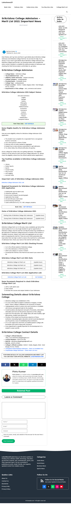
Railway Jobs (18, 7)
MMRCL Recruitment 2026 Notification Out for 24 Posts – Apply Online (63, 191)
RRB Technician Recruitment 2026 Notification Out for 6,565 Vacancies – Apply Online (63, 211)
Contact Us (5, 481)
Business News (41, 466)
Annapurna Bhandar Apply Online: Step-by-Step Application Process (63, 134)
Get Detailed (38, 277)
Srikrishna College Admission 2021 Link (13, 182)
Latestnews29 (7, 2)
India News (40, 460)
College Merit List (62, 7)
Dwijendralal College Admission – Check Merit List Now (21, 350)
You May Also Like (47, 7)
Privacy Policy (6, 489)
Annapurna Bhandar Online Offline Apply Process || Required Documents (63, 153)
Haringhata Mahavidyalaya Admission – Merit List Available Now (24, 348)
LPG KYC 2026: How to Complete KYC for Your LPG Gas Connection (63, 47)
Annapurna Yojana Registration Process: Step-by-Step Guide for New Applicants (63, 114)
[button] (67, 12)
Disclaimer (5, 483)
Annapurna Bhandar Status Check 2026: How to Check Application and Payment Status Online (63, 92)
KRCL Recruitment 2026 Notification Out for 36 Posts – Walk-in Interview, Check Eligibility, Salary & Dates (63, 263)
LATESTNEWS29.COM (36, 356)
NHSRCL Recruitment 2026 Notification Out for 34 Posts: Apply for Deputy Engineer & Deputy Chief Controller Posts (63, 236)
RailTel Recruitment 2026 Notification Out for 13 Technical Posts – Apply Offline (63, 172)
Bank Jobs (7, 7)
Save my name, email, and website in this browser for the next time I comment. (23, 435)
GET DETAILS (29, 123)
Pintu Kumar (11, 51)
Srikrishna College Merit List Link (17, 277)
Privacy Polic (6, 486)
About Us (4, 478)
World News (40, 463)
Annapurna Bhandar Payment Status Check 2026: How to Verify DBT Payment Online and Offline (63, 67)
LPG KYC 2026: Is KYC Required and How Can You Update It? (63, 30)
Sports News (41, 468)
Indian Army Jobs (32, 7)
